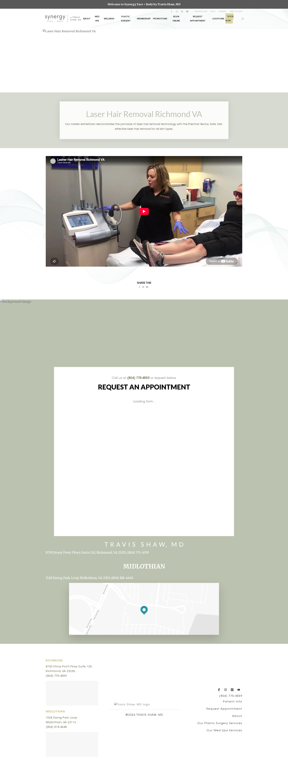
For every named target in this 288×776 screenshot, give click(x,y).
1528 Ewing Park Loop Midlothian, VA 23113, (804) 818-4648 (89, 578)
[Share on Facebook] (139, 287)
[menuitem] (87, 18)
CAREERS (222, 11)
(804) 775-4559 (236, 11)
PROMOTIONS (200, 11)
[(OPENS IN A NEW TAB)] (147, 287)
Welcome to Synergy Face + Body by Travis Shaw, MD (144, 4)
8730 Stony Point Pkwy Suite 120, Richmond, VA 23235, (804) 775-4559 (97, 552)
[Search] (243, 19)
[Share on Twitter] (143, 287)
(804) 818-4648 (56, 727)
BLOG (212, 11)
